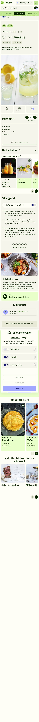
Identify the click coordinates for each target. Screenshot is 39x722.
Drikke (10, 26)
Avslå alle (19, 377)
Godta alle (19, 388)
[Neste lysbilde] (36, 191)
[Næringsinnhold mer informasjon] (19, 150)
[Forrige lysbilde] (32, 191)
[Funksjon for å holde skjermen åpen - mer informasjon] (23, 205)
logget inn (21, 311)
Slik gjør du (19, 13)
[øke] (35, 117)
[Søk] (3, 8)
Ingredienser (7, 13)
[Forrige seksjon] (2, 13)
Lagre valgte (19, 383)
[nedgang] (27, 117)
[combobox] (17, 8)
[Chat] (36, 8)
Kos (4, 26)
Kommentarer (32, 13)
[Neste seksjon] (36, 13)
